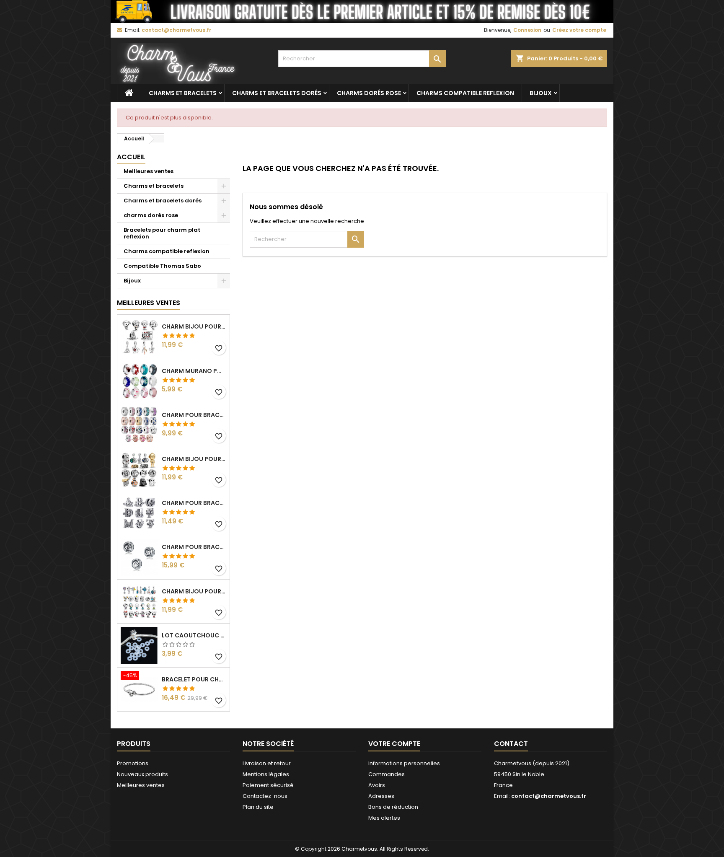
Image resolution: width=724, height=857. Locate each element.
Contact (511, 743)
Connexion (527, 30)
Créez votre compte (579, 30)
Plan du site (258, 807)
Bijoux (541, 93)
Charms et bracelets (183, 93)
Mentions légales (266, 774)
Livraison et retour (267, 763)
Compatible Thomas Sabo (162, 266)
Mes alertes (384, 818)
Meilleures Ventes (148, 303)
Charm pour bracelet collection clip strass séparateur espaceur (194, 415)
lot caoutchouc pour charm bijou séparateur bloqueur (194, 635)
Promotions (132, 763)
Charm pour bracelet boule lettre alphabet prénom (194, 547)
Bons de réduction (393, 807)
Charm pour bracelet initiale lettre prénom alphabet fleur (194, 503)
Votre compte (394, 743)
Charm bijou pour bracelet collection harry (194, 326)
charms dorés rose (369, 93)
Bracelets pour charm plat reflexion (162, 233)
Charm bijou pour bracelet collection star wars (194, 459)
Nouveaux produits (142, 774)
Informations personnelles (404, 763)
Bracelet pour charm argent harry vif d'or (194, 679)
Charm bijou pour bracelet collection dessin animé (194, 591)
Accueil (131, 157)
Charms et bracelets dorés (276, 93)
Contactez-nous (265, 796)
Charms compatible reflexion (465, 93)
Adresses (381, 796)
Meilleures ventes (148, 171)
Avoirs (376, 785)
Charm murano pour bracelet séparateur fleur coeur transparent (194, 371)
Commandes (386, 774)
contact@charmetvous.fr (176, 30)
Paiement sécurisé (268, 785)
